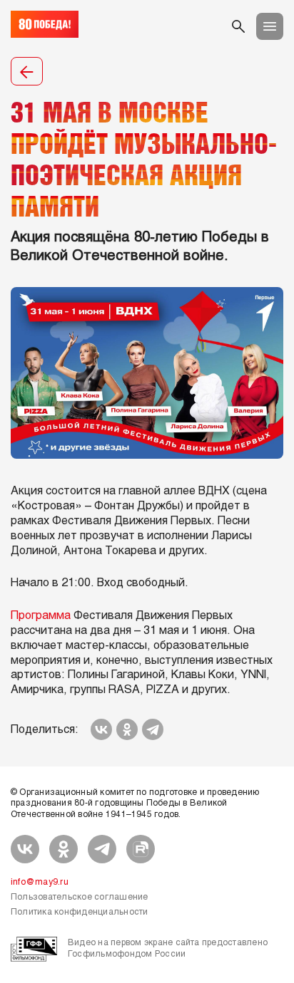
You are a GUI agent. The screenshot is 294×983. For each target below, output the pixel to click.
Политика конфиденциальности (79, 912)
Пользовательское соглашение (79, 897)
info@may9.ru (40, 882)
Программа (41, 615)
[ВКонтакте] (101, 729)
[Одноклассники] (127, 729)
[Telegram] (152, 729)
